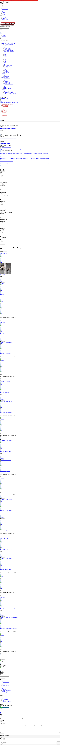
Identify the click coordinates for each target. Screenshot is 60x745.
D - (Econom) (6, 67)
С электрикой (6, 80)
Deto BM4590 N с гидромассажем (5, 353)
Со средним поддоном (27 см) (9, 51)
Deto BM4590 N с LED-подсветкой (6, 412)
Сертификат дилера (5, 685)
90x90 (5, 55)
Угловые (5, 45)
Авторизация (4, 36)
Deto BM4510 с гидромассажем (5, 471)
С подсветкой (6, 81)
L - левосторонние (7, 78)
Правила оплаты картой (6, 688)
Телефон (1, 727)
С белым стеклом (7, 82)
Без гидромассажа (7, 47)
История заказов (5, 697)
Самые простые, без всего (8, 52)
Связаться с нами (5, 691)
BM (3, 169)
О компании (4, 11)
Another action (4, 18)
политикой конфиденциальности (10, 728)
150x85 (5, 60)
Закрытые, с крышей (7, 48)
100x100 (5, 56)
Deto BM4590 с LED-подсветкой (5, 451)
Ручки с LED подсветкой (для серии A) (10, 93)
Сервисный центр (5, 9)
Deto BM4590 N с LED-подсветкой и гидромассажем (8, 549)
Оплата (3, 12)
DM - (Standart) (6, 72)
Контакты (3, 14)
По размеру (4, 53)
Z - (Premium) (6, 71)
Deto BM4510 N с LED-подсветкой (6, 510)
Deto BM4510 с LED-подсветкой (5, 569)
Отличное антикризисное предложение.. (6, 161)
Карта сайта (4, 693)
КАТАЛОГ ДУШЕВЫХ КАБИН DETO (8, 43)
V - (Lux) (5, 70)
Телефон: (1, 716)
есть (4, 170)
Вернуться (2, 712)
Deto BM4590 (2, 294)
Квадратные (6, 75)
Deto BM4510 (2, 333)
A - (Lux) (5, 63)
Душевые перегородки (7, 88)
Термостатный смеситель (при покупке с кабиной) (12, 91)
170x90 (5, 62)
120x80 (5, 58)
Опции (3, 89)
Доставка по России (5, 682)
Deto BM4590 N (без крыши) (5, 274)
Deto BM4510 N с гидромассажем (5, 431)
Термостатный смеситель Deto (9, 90)
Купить (2, 281)
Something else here (5, 19)
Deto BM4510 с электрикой (4, 490)
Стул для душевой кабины (8, 92)
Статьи (3, 13)
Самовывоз (4, 10)
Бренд (3, 700)
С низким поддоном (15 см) (8, 50)
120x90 (5, 59)
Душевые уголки (7, 85)
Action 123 (4, 17)
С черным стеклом (7, 83)
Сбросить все (3, 171)
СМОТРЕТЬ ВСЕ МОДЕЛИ (8, 44)
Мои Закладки (4, 698)
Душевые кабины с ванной (8, 84)
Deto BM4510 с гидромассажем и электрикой (7, 608)
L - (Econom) (6, 69)
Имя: (1, 714)
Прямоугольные (6, 76)
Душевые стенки (7, 87)
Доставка (3, 8)
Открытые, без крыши (7, 49)
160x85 (5, 61)
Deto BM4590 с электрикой (4, 392)
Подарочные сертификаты (6, 701)
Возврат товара (4, 684)
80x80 (5, 54)
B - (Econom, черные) (7, 64)
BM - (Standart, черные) (8, 65)
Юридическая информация (6, 690)
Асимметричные (6, 74)
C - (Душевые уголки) (7, 66)
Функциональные (5, 77)
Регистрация (4, 35)
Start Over (1, 713)
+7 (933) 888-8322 (13, 707)
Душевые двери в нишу (8, 86)
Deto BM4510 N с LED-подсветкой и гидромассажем (8, 628)
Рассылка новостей (5, 699)
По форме (3, 73)
